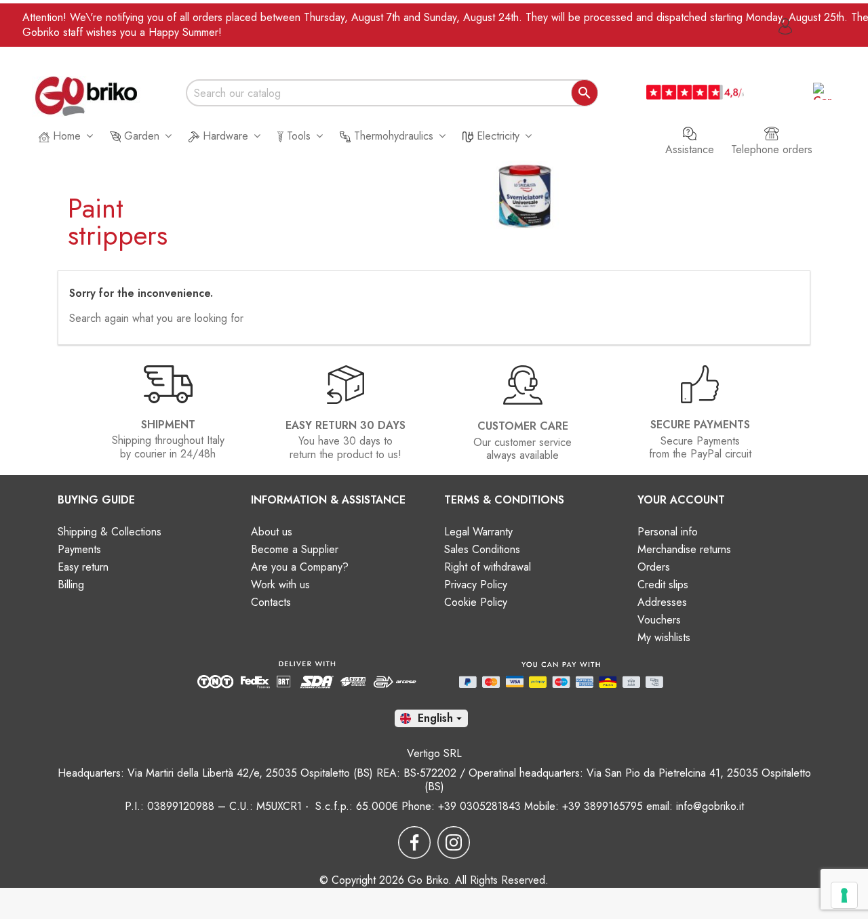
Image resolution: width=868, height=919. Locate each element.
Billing (71, 584)
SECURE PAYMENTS (700, 424)
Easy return (83, 567)
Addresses (662, 602)
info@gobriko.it (710, 806)
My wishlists (663, 637)
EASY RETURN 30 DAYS (345, 425)
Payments (79, 549)
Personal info (667, 531)
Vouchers (659, 620)
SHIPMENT (168, 424)
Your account (681, 500)
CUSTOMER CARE (522, 426)
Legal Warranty (478, 531)
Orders (653, 567)
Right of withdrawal (487, 567)
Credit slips (662, 584)
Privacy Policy (475, 584)
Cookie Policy (475, 602)
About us (271, 531)
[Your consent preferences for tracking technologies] (844, 895)
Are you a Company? (300, 567)
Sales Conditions (482, 549)
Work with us (280, 584)
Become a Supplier (294, 549)
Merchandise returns (684, 549)
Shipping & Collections (109, 531)
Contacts (271, 602)
